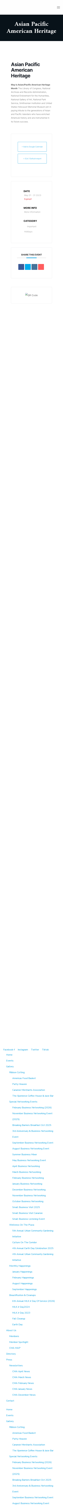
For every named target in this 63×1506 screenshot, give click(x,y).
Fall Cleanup (18, 1318)
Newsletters (16, 1365)
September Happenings (24, 1289)
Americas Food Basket (24, 1078)
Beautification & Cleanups (22, 1295)
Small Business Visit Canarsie (27, 1213)
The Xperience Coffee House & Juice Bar (32, 1095)
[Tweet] (28, 267)
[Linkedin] (34, 267)
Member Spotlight (18, 1342)
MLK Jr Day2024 (21, 1307)
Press (9, 1359)
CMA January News (22, 1389)
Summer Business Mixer (24, 1154)
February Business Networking (28, 1178)
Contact (10, 1400)
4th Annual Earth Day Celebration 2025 (32, 1248)
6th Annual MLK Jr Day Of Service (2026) (33, 1301)
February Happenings (23, 1277)
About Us (11, 1330)
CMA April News (21, 1371)
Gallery (10, 1066)
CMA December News (24, 1395)
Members (14, 1336)
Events (9, 1060)
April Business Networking (26, 1166)
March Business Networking (26, 1172)
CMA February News (23, 1383)
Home (9, 1054)
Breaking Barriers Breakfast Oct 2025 (31, 1125)
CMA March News (21, 1377)
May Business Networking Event (29, 1160)
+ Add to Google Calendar (32, 147)
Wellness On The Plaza (21, 1224)
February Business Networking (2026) (32, 1107)
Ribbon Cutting (17, 1072)
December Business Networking (29, 1189)
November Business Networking (29, 1195)
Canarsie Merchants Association (28, 1090)
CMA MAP (15, 1348)
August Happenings (22, 1283)
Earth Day (17, 1324)
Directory (11, 1353)
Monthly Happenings (20, 1266)
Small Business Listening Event (28, 1219)
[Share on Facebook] (21, 267)
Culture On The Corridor (24, 1242)
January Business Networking (27, 1183)
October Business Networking (27, 1201)
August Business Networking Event (30, 1148)
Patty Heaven (19, 1084)
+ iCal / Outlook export (32, 158)
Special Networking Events (23, 1101)
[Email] (41, 267)
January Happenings (22, 1271)
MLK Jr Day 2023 (21, 1312)
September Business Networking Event (32, 1142)
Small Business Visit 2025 (26, 1207)
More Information (32, 212)
